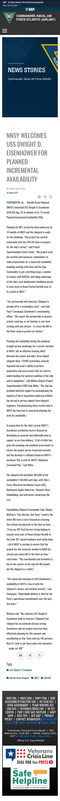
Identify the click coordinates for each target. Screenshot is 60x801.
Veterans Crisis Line (32, 709)
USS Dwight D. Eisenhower (21, 670)
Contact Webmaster (28, 719)
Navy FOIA (41, 698)
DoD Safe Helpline (35, 712)
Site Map (36, 716)
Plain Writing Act (43, 705)
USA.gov (11, 709)
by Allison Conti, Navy (16, 188)
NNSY (36, 677)
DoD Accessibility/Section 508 (30, 700)
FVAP (20, 712)
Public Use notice (27, 723)
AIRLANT (47, 677)
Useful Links (48, 723)
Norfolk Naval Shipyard (19, 677)
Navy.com (26, 698)
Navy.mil (11, 698)
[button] (12, 5)
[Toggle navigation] (4, 30)
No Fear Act (46, 702)
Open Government (18, 705)
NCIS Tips (22, 716)
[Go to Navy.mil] (30, 9)
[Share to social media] (45, 197)
